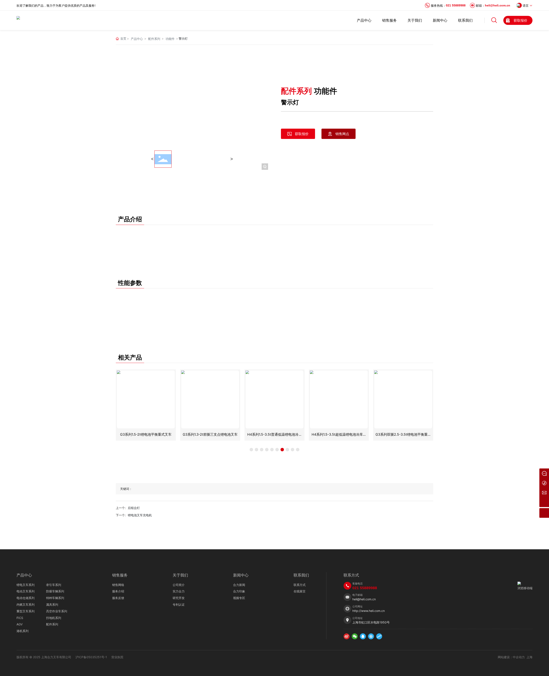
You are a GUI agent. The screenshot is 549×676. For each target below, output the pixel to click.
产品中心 (137, 39)
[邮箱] (544, 492)
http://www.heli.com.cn (368, 611)
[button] (251, 449)
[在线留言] (544, 473)
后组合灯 (134, 508)
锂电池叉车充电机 (140, 515)
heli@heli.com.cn (497, 5)
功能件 (170, 39)
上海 (529, 657)
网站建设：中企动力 (511, 657)
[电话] (544, 483)
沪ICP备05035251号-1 (91, 657)
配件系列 (154, 39)
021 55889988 (456, 5)
